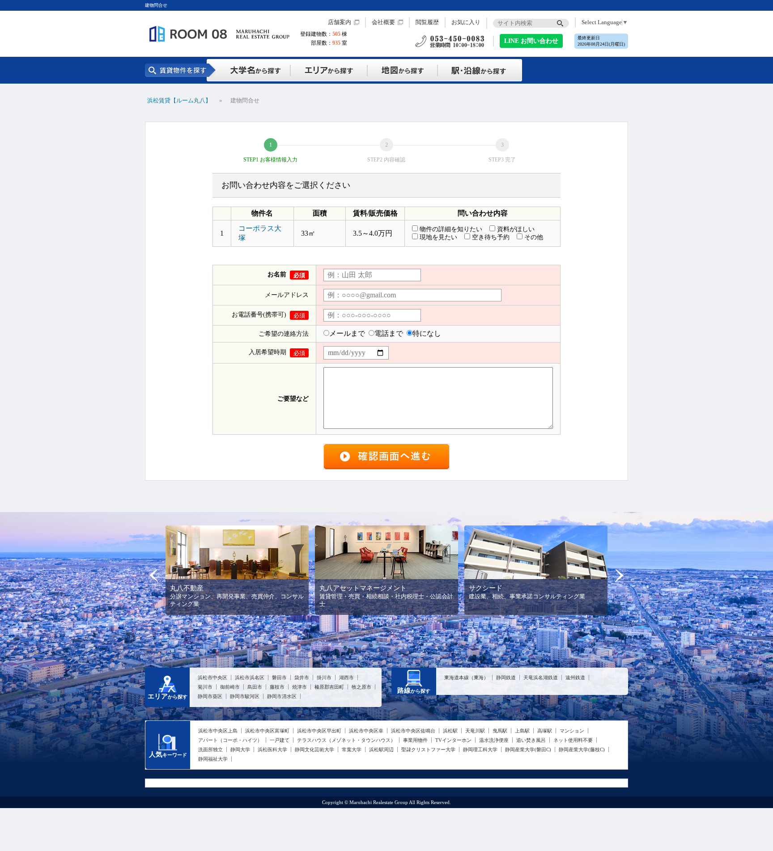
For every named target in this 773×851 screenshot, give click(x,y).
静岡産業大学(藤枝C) (582, 749)
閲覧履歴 (427, 22)
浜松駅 (450, 730)
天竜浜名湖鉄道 (540, 677)
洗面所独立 (210, 749)
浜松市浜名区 (249, 677)
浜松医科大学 (272, 749)
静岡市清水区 (282, 696)
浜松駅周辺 (381, 749)
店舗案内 (339, 22)
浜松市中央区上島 (218, 730)
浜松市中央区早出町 (319, 730)
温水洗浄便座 (494, 740)
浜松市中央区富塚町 (267, 730)
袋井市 (301, 677)
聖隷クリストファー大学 (428, 749)
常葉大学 (351, 749)
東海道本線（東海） (466, 677)
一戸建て (279, 740)
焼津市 (299, 687)
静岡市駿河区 (244, 696)
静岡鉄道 (506, 677)
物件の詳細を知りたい (451, 229)
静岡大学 (240, 749)
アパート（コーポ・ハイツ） (230, 740)
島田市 (254, 687)
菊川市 (205, 687)
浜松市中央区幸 (366, 730)
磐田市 (279, 677)
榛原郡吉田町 (329, 687)
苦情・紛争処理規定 (602, 781)
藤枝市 (277, 687)
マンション (572, 730)
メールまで (347, 333)
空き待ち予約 (491, 237)
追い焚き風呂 (531, 740)
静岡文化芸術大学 (314, 749)
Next (619, 575)
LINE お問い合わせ (531, 41)
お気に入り (465, 22)
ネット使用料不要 (573, 740)
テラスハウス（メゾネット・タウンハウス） (346, 740)
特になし (426, 333)
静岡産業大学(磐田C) (528, 749)
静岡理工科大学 (480, 749)
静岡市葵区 (210, 696)
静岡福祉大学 (213, 759)
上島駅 (522, 730)
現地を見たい (438, 237)
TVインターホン (453, 740)
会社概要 (383, 22)
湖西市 (346, 677)
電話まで (388, 333)
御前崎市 (230, 687)
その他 (533, 237)
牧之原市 (361, 687)
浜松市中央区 (212, 677)
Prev (153, 575)
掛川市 (324, 677)
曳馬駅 (500, 730)
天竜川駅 (475, 730)
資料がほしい (516, 229)
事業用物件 (415, 740)
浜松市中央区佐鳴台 (413, 730)
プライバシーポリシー (546, 781)
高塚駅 (544, 730)
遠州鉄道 (575, 677)
